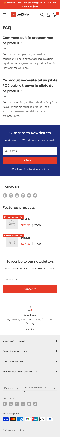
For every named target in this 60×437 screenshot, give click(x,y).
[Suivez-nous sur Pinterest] (23, 195)
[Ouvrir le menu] (4, 14)
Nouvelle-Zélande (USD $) (36, 388)
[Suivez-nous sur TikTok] (35, 195)
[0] (55, 15)
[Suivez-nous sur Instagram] (17, 195)
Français (8, 388)
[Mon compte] (48, 15)
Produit (25, 219)
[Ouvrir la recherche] (42, 15)
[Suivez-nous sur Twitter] (11, 195)
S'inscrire (30, 160)
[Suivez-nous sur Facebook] (5, 195)
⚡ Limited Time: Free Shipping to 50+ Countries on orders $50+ (30, 4)
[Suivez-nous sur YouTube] (29, 195)
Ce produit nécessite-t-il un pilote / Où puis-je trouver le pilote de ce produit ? (30, 85)
